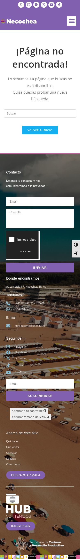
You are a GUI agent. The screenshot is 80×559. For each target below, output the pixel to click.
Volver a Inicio (40, 130)
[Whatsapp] (21, 5)
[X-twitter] (44, 5)
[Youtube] (51, 5)
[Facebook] (36, 5)
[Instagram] (29, 5)
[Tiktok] (59, 5)
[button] (71, 21)
